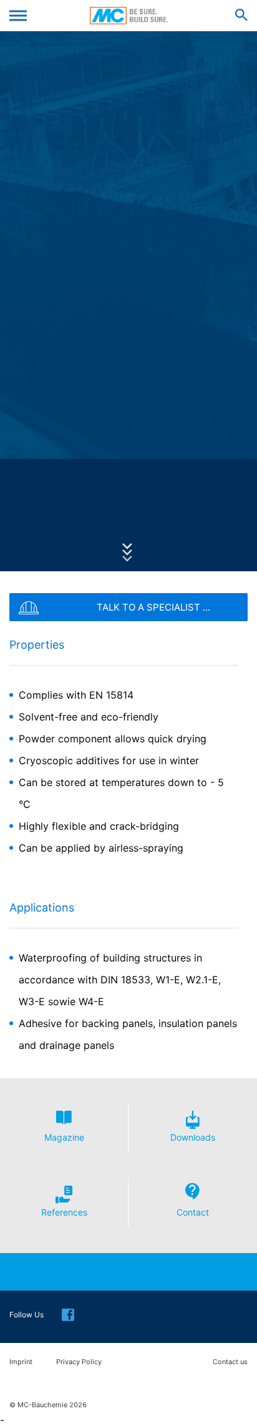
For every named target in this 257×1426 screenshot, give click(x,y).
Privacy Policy (79, 1362)
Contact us (230, 1362)
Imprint (20, 1362)
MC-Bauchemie (129, 15)
